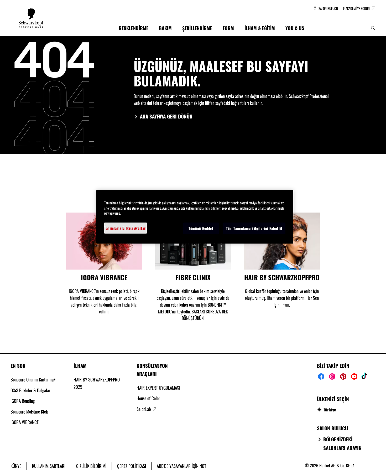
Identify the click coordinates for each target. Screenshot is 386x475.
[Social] (321, 376)
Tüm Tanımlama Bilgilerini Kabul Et (254, 228)
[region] (194, 217)
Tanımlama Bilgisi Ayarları (125, 228)
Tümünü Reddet (201, 228)
